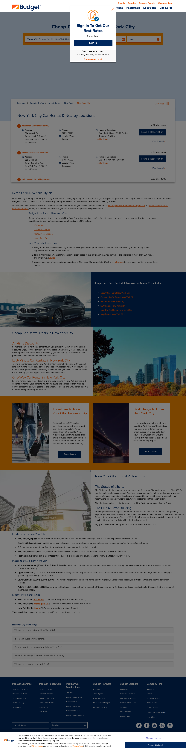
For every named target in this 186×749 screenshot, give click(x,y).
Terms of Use (78, 746)
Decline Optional (155, 745)
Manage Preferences (155, 738)
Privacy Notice (37, 746)
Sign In (93, 42)
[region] (93, 740)
